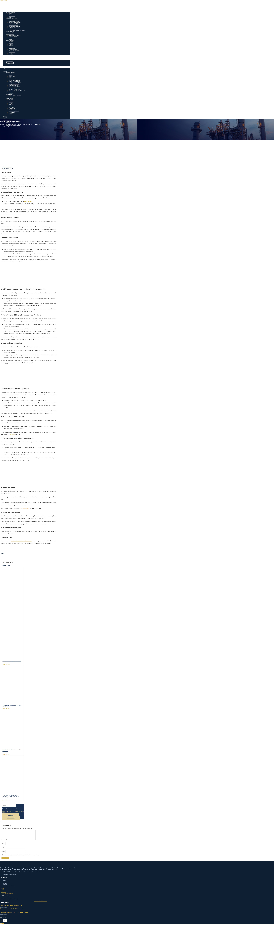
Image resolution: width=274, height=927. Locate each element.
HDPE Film (11, 43)
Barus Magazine (24, 508)
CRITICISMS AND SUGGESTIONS (13, 65)
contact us (3, 892)
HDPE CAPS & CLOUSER (14, 50)
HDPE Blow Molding (13, 49)
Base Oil (10, 13)
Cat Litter (11, 39)
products (3, 890)
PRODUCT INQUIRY (10, 62)
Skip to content (3, 0)
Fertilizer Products (10, 31)
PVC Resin (11, 54)
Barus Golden (11, 434)
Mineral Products (9, 38)
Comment (4, 839)
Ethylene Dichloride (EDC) (14, 20)
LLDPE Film (11, 47)
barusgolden (3, 124)
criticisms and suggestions (8, 885)
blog (9, 124)
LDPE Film (11, 44)
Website (3, 851)
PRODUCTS (6, 11)
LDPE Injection (12, 48)
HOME (5, 8)
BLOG (5, 58)
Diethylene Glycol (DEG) (14, 27)
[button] (28, 556)
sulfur (10, 17)
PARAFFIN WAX (12, 16)
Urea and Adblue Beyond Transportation (11, 661)
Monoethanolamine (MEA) (14, 26)
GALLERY (6, 57)
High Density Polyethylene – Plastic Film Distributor (14, 912)
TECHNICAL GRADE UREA (14, 21)
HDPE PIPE (11, 41)
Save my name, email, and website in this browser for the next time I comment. (21, 855)
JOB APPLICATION (10, 63)
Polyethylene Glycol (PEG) (14, 29)
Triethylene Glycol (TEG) (14, 23)
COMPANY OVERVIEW (9, 9)
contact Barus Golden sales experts (21, 541)
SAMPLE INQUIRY (9, 61)
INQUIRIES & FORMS (8, 59)
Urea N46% (11, 32)
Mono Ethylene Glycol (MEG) (15, 22)
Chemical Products (10, 34)
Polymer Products (10, 40)
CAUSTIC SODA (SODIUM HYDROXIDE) (17, 30)
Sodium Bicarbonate (13, 36)
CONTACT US (7, 66)
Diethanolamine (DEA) (13, 25)
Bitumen (10, 14)
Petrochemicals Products (11, 18)
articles (14, 124)
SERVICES (6, 56)
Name (3, 843)
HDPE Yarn (11, 53)
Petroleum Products (10, 12)
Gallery (2, 889)
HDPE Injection (12, 52)
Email (3, 847)
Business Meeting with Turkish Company (11, 705)
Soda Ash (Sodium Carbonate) (15, 35)
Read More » (6, 664)
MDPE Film (11, 45)
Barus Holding (28, 201)
